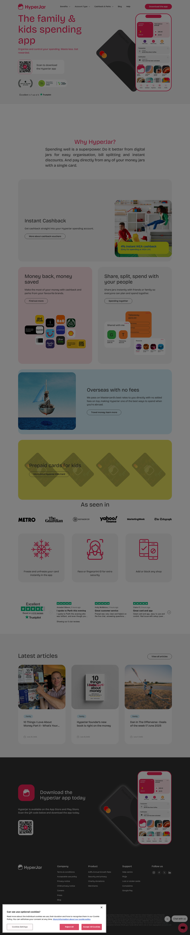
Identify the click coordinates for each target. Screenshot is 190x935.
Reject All (69, 927)
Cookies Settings (20, 927)
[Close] (101, 907)
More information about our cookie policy (72, 919)
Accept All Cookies (91, 927)
